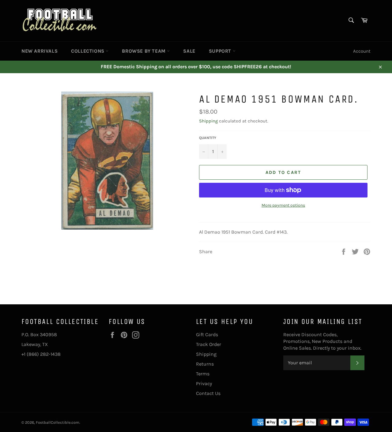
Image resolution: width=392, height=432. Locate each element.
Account (362, 51)
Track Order (208, 344)
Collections (88, 51)
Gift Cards (207, 334)
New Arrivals (39, 51)
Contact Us (208, 393)
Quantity (207, 138)
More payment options (283, 205)
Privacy (204, 383)
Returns (205, 364)
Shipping (208, 121)
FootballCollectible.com (57, 422)
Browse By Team (144, 51)
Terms (202, 374)
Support (221, 51)
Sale (189, 51)
